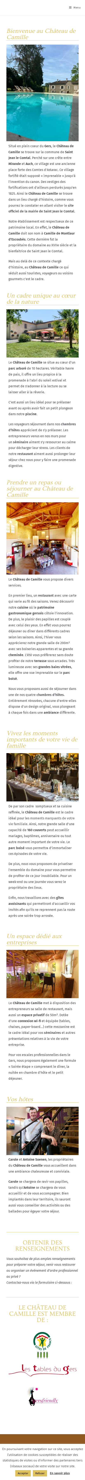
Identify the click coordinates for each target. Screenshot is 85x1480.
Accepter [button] (23, 1473)
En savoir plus (60, 1473)
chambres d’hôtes (50, 695)
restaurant (46, 595)
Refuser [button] (40, 1473)
